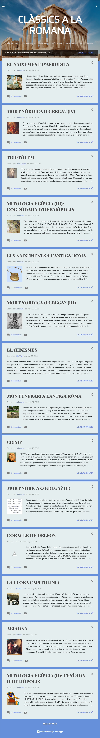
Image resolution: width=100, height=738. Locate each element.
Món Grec (43, 43)
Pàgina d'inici (13, 43)
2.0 (81, 43)
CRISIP (14, 442)
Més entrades (50, 724)
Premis (90, 43)
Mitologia (71, 43)
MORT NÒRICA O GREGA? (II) (38, 488)
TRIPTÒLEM (20, 157)
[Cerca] (96, 6)
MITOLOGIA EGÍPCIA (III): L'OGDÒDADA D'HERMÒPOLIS (40, 206)
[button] (91, 63)
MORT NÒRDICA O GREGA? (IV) (41, 111)
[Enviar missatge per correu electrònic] (25, 97)
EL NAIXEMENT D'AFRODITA (38, 64)
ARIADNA (17, 628)
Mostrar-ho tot (86, 53)
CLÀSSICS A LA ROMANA (50, 24)
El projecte (29, 43)
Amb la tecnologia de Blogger (51, 732)
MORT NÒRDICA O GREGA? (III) (41, 302)
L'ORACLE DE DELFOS (31, 535)
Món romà (57, 43)
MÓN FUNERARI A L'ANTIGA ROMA (44, 396)
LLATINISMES (22, 350)
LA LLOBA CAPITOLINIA (33, 582)
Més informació (85, 96)
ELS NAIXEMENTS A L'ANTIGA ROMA (46, 255)
